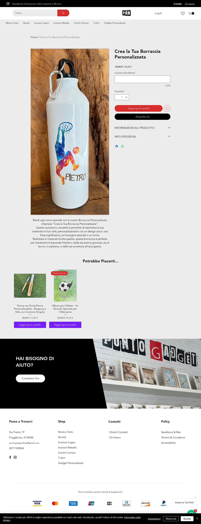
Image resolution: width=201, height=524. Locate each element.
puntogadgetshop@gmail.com (24, 443)
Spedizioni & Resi (171, 432)
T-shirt (61, 457)
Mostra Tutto (65, 432)
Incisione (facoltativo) (125, 72)
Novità (62, 437)
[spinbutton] (122, 97)
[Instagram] (15, 457)
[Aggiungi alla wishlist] (167, 108)
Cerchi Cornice (66, 452)
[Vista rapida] (30, 286)
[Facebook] (10, 457)
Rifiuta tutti (171, 518)
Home (34, 37)
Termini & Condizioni (173, 437)
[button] (191, 13)
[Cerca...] (63, 13)
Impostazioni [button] (154, 518)
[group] (100, 298)
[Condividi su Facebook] (117, 146)
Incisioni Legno (66, 442)
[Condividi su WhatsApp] (123, 146)
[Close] (197, 518)
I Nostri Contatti (118, 432)
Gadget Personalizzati (71, 463)
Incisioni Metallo (67, 447)
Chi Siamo (115, 437)
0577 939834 (16, 448)
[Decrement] (117, 97)
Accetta (187, 518)
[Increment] (127, 97)
